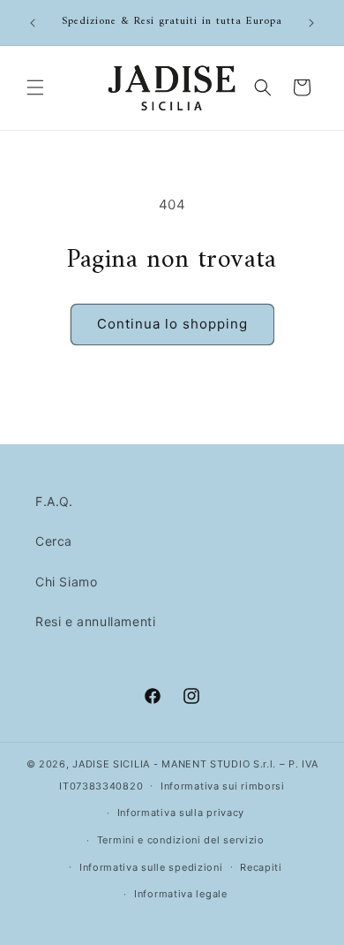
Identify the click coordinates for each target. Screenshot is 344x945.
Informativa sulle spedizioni (151, 867)
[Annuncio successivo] (311, 23)
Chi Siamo (66, 581)
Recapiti (261, 867)
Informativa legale (181, 894)
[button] (35, 87)
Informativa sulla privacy (181, 812)
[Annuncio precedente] (32, 23)
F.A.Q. (54, 501)
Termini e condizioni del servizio (181, 840)
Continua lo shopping (172, 323)
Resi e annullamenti (95, 621)
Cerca (53, 540)
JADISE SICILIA (111, 764)
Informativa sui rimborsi (223, 786)
